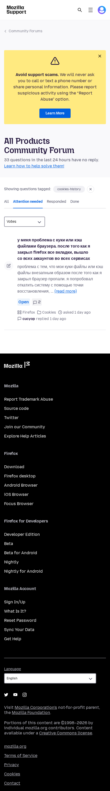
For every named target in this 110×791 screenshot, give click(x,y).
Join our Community (24, 426)
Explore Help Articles (25, 436)
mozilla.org (15, 746)
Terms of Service (20, 755)
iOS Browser (16, 494)
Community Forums (25, 31)
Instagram (25, 695)
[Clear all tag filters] (90, 189)
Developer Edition (22, 534)
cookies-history (69, 189)
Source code (16, 408)
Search (80, 10)
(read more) (65, 291)
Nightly (11, 562)
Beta (8, 543)
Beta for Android (20, 552)
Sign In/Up (14, 602)
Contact (12, 783)
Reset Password (20, 620)
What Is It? (15, 611)
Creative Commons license (65, 733)
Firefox (29, 312)
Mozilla (17, 366)
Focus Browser (19, 503)
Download (14, 466)
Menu (90, 10)
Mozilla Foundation (31, 712)
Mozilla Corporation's (36, 707)
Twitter (11, 417)
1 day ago (58, 319)
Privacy (11, 764)
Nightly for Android (23, 571)
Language (12, 669)
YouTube (15, 695)
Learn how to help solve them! (34, 166)
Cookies (49, 312)
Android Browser (21, 485)
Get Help (12, 638)
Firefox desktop (20, 476)
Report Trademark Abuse (28, 399)
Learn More (55, 113)
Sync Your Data (19, 629)
